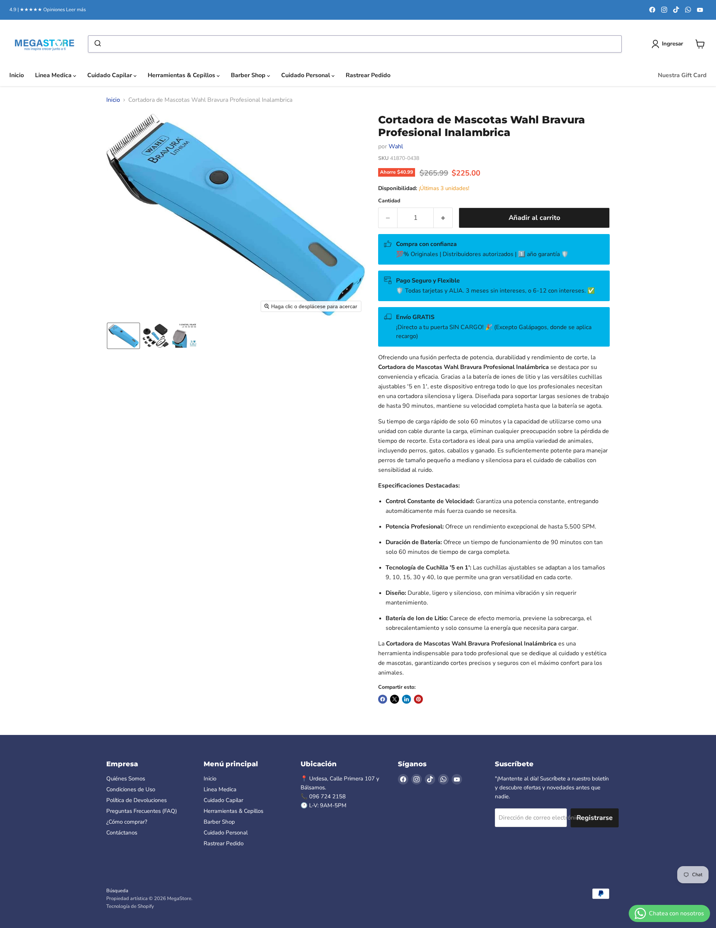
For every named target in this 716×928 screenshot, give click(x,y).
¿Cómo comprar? (126, 822)
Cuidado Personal (306, 75)
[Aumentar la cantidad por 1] (443, 218)
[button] (123, 335)
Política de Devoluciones (136, 800)
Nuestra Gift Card (682, 75)
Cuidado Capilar (110, 75)
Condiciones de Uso (130, 789)
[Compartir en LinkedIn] (406, 699)
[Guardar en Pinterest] (418, 699)
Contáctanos (121, 832)
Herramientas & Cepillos (182, 75)
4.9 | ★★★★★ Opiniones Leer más (47, 10)
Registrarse (595, 817)
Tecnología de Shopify (130, 906)
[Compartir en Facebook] (382, 699)
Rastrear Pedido (368, 75)
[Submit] (97, 44)
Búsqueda (117, 890)
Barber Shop (249, 75)
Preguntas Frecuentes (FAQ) (141, 811)
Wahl (396, 146)
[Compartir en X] (394, 699)
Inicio (16, 75)
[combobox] (355, 44)
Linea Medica (54, 75)
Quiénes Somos (125, 778)
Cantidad (389, 201)
